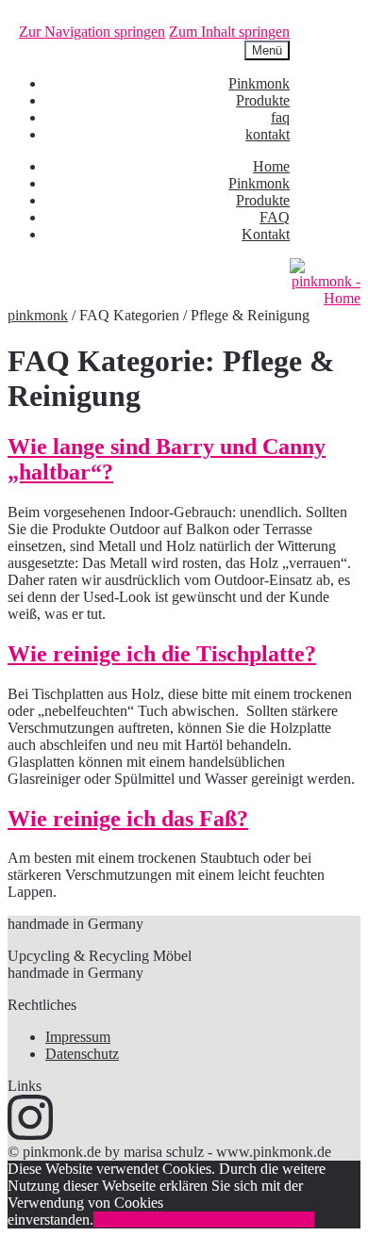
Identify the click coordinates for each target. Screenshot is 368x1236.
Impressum (77, 1037)
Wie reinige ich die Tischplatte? (162, 654)
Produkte (263, 100)
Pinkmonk (259, 83)
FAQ (274, 217)
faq (280, 117)
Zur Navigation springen (92, 32)
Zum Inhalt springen (229, 32)
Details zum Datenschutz (240, 1220)
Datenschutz (82, 1054)
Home (271, 166)
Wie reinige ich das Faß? (128, 818)
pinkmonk (38, 315)
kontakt (267, 134)
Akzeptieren (129, 1220)
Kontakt (266, 234)
